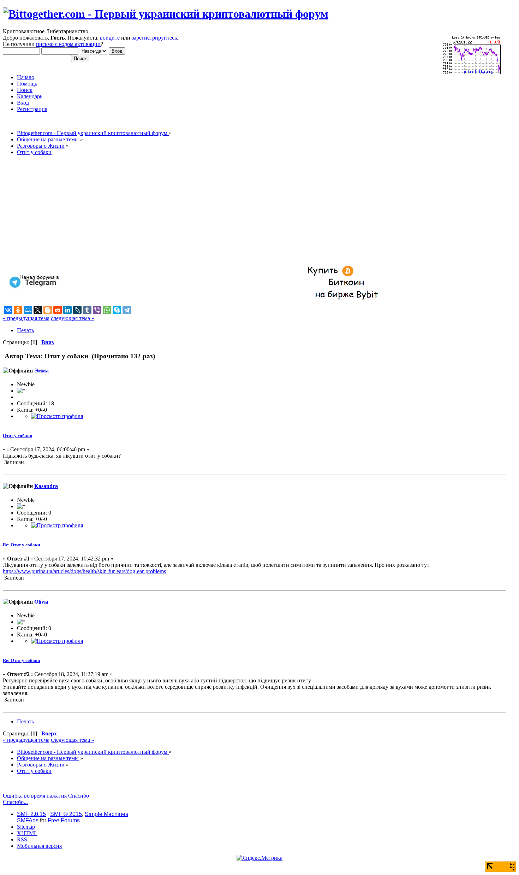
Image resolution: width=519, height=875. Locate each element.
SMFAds (27, 820)
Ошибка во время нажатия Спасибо (46, 796)
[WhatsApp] (107, 310)
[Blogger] (47, 310)
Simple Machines (106, 814)
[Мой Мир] (28, 310)
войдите (110, 38)
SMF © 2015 (66, 814)
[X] (38, 310)
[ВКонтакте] (8, 310)
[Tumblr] (87, 310)
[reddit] (57, 310)
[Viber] (97, 310)
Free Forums (64, 820)
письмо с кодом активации (68, 44)
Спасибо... (15, 802)
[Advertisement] (214, 210)
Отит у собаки (17, 435)
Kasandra (46, 486)
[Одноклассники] (18, 310)
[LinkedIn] (67, 310)
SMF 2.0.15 (31, 814)
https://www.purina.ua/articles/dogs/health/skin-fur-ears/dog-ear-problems (84, 571)
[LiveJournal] (77, 310)
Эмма (41, 371)
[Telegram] (127, 310)
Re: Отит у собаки (21, 544)
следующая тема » (72, 318)
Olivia (41, 602)
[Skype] (117, 310)
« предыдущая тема (26, 318)
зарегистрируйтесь (154, 38)
